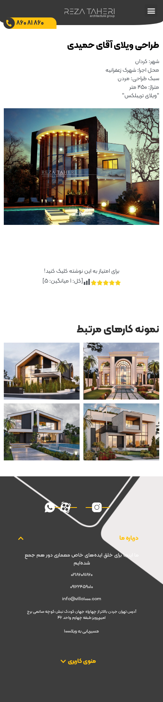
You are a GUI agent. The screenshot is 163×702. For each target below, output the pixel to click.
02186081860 (81, 574)
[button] (151, 10)
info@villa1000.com (81, 599)
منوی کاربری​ (82, 661)
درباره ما (128, 538)
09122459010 (81, 586)
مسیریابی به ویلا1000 (81, 631)
